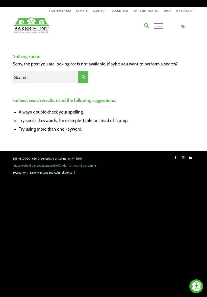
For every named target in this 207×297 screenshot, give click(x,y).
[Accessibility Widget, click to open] (196, 286)
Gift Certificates (145, 11)
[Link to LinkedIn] (190, 157)
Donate (82, 11)
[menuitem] (60, 11)
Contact (99, 11)
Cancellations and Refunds (49, 165)
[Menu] (156, 25)
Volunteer (120, 11)
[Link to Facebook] (175, 157)
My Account (185, 11)
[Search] (144, 25)
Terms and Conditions (82, 165)
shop (167, 11)
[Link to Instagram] (183, 157)
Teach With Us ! (60, 11)
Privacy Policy (21, 165)
